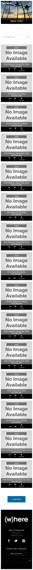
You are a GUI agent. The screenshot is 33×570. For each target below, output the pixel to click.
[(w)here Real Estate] (7, 3)
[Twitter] (16, 541)
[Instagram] (23, 541)
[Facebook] (9, 541)
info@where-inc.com (16, 535)
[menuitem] (31, 2)
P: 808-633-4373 (16, 533)
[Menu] (31, 2)
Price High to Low (9, 37)
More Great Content (16, 553)
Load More (16, 499)
